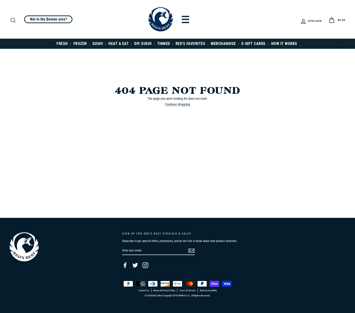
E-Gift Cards (253, 43)
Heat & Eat (118, 43)
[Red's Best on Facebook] (125, 265)
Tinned (163, 43)
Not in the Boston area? (48, 19)
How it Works (284, 43)
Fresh (62, 43)
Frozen (80, 43)
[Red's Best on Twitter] (135, 265)
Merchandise (223, 43)
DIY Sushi (143, 43)
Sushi (97, 43)
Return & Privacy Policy (164, 290)
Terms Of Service (187, 290)
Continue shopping (177, 104)
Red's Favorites (191, 43)
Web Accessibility (208, 290)
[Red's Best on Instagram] (145, 265)
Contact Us (143, 290)
